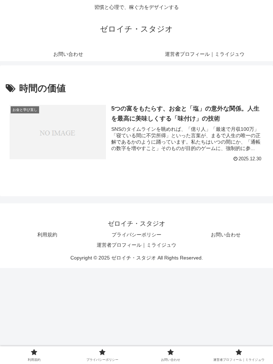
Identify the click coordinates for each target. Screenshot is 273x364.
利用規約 (47, 234)
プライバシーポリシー (136, 234)
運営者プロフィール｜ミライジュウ (136, 245)
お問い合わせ (226, 234)
